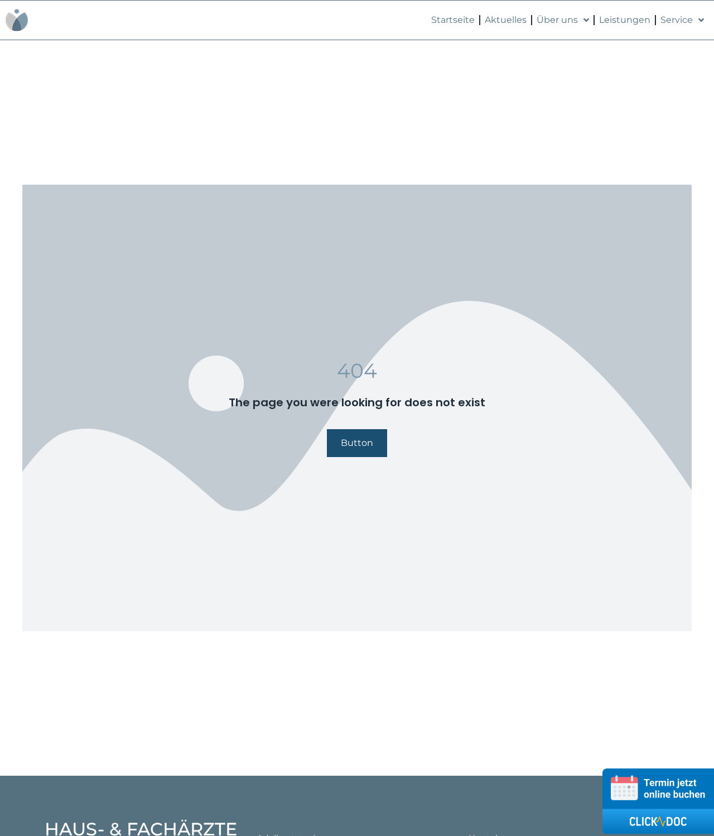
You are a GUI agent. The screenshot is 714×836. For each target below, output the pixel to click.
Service (676, 20)
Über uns (557, 20)
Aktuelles (506, 20)
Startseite (453, 20)
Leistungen (624, 20)
